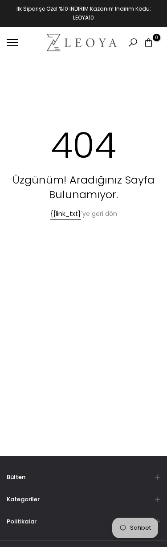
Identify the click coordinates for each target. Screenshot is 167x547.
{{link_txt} (65, 213)
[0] (148, 42)
